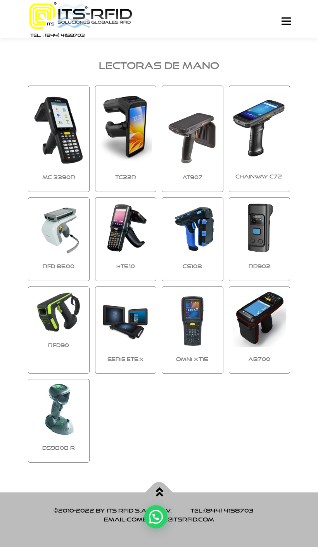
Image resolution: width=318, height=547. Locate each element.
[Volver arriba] (159, 492)
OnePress (161, 528)
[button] (156, 516)
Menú (286, 21)
